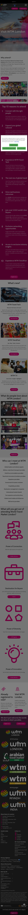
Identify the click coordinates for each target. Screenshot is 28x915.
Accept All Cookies (21, 148)
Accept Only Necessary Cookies (9, 148)
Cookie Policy (16, 141)
